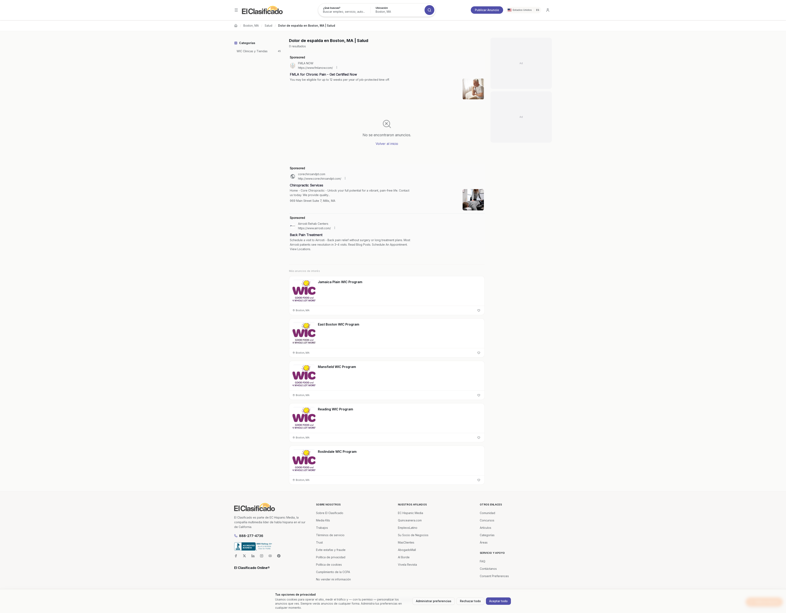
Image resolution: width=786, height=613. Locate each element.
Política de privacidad (330, 557)
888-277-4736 (251, 536)
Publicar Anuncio (487, 10)
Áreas (484, 542)
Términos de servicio (330, 535)
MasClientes (406, 542)
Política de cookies (329, 564)
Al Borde (404, 557)
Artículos (485, 527)
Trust (319, 542)
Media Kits (323, 520)
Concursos (487, 520)
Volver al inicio (387, 144)
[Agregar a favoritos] (478, 310)
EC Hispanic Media (410, 513)
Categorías (487, 535)
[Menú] (236, 10)
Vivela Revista (407, 564)
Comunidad (487, 513)
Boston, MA (251, 25)
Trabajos (322, 527)
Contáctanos (488, 568)
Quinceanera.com (410, 520)
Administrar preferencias (433, 601)
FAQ (482, 561)
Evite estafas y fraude (331, 550)
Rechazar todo (470, 601)
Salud (268, 25)
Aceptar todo (498, 601)
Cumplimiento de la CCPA (333, 572)
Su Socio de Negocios (413, 535)
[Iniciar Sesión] (548, 10)
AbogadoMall (407, 550)
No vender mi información (333, 579)
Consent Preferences (494, 576)
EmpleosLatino (407, 527)
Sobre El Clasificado (329, 513)
